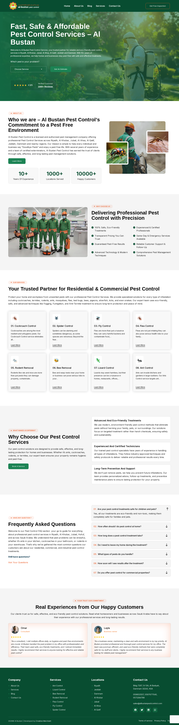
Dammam (98, 693)
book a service (18, 466)
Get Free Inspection (158, 6)
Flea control (58, 701)
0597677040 (151, 694)
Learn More (17, 161)
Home (67, 6)
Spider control (59, 709)
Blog (89, 6)
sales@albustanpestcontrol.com (147, 703)
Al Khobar (98, 697)
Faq (169, 721)
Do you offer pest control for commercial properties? (122, 572)
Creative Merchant (43, 721)
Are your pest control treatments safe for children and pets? (125, 509)
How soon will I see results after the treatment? (119, 563)
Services (100, 6)
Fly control (57, 706)
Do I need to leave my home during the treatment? (120, 545)
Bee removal (59, 693)
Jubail (96, 701)
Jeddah (97, 689)
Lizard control (59, 689)
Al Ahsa (97, 706)
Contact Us (114, 6)
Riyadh (97, 685)
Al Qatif (97, 709)
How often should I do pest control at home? (117, 526)
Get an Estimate (60, 69)
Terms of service (145, 721)
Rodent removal (60, 697)
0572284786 (139, 697)
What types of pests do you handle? (113, 554)
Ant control (58, 685)
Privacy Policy (160, 721)
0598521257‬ (138, 694)
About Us (78, 6)
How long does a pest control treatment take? (118, 535)
